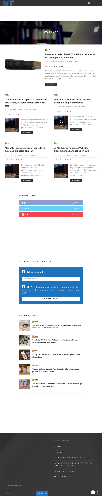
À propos (57, 447)
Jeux (48, 50)
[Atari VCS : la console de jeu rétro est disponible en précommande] (61, 122)
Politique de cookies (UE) (64, 471)
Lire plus (51, 84)
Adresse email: (35, 272)
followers (76, 203)
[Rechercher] (89, 3)
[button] (96, 492)
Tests (35, 322)
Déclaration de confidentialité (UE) (69, 458)
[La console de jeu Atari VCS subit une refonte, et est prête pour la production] (23, 66)
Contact (57, 452)
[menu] (95, 3)
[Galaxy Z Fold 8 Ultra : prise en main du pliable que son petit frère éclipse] (24, 354)
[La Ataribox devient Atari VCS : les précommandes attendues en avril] (61, 170)
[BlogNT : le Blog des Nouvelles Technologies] (8, 3)
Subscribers (75, 214)
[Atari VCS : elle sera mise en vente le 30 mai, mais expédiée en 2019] (12, 170)
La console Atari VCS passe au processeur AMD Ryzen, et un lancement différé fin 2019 (26, 102)
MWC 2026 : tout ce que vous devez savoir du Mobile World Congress (73, 464)
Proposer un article (62, 477)
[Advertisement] (51, 13)
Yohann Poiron (57, 61)
